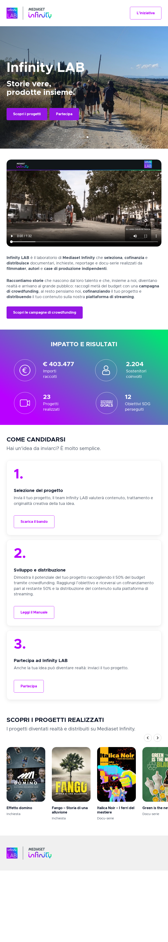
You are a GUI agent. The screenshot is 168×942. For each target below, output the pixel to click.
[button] (145, 13)
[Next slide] (157, 738)
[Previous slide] (148, 738)
